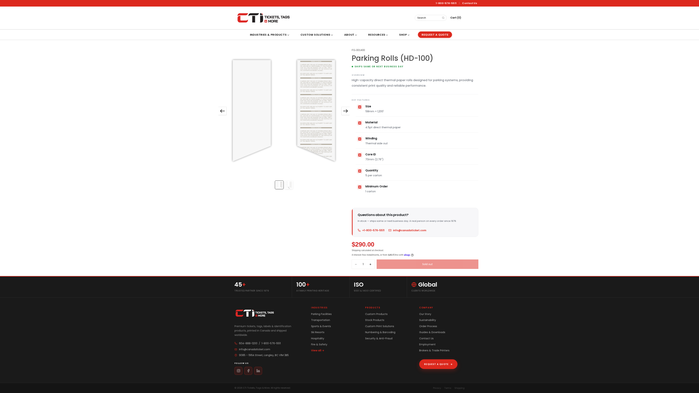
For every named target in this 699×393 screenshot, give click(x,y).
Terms (447, 388)
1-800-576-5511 (446, 3)
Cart (455, 17)
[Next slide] (345, 111)
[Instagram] (238, 371)
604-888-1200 (248, 343)
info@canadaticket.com (409, 230)
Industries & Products (268, 35)
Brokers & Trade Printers (434, 350)
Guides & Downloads (432, 332)
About (349, 35)
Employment (427, 344)
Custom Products (376, 314)
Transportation (320, 320)
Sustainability (427, 320)
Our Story (425, 314)
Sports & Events (321, 326)
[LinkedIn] (258, 371)
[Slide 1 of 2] (279, 185)
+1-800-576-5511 (373, 230)
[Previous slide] (222, 111)
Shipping (460, 388)
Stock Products (374, 320)
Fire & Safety (319, 344)
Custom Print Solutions (379, 326)
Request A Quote (435, 35)
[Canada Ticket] (263, 18)
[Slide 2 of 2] (289, 185)
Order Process (428, 326)
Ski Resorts (317, 332)
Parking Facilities (321, 314)
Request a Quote (438, 364)
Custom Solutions (315, 35)
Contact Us (469, 3)
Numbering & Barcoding (380, 332)
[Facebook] (248, 371)
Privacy (437, 388)
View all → (317, 350)
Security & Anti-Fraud (378, 338)
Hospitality (317, 338)
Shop (403, 35)
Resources (376, 35)
